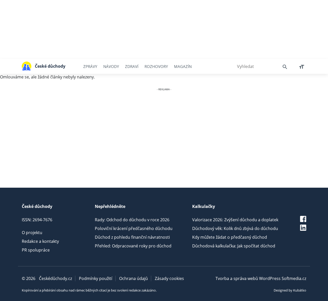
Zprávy (90, 66)
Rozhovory (156, 66)
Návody (111, 66)
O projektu (32, 232)
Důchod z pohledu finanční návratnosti (132, 237)
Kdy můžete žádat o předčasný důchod (229, 237)
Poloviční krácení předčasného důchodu (133, 228)
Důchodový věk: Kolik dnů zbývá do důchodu (235, 228)
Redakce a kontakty (40, 241)
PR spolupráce (36, 250)
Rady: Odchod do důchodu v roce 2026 (132, 220)
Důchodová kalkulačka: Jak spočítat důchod (233, 246)
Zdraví (131, 66)
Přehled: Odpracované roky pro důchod (133, 246)
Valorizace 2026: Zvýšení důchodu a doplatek (235, 220)
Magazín (183, 66)
